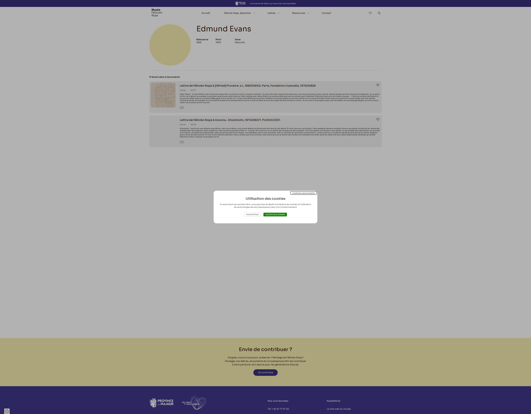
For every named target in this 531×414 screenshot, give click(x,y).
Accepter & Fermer (275, 214)
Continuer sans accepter (303, 193)
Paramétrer (252, 214)
